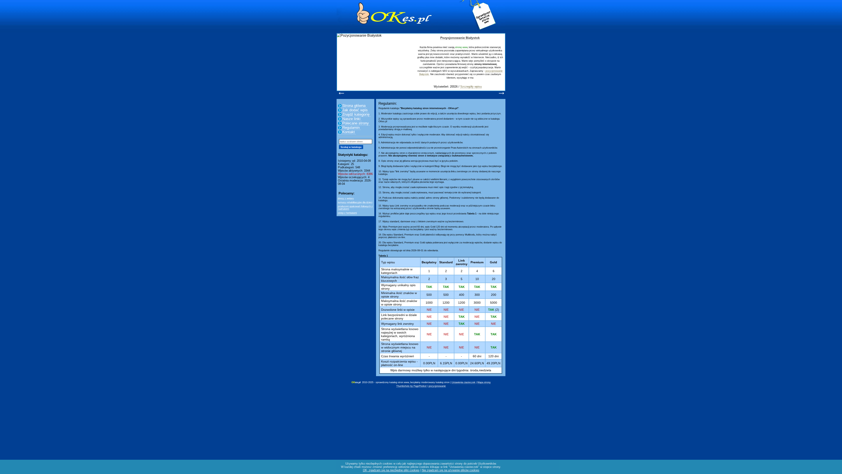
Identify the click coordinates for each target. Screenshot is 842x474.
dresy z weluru (346, 198)
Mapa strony (484, 382)
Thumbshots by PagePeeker (411, 386)
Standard (446, 262)
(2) (493, 309)
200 (493, 294)
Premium (477, 262)
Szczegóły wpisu (471, 86)
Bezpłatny (429, 262)
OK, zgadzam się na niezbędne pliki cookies (391, 470)
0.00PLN (429, 363)
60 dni (477, 356)
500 (429, 294)
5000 (493, 302)
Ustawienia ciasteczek (463, 382)
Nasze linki (351, 119)
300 (477, 294)
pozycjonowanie (437, 386)
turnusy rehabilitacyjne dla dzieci (355, 202)
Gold (493, 262)
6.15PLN (446, 363)
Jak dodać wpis (355, 110)
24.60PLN (477, 363)
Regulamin (351, 128)
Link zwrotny (461, 262)
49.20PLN (493, 363)
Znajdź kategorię (355, 114)
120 (491, 356)
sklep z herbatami (347, 213)
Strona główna (354, 106)
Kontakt (348, 132)
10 (477, 279)
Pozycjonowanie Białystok (460, 38)
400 (461, 294)
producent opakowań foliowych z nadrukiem (355, 207)
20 (493, 279)
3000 (477, 302)
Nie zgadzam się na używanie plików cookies (450, 470)
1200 (446, 302)
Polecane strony (355, 123)
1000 (429, 302)
